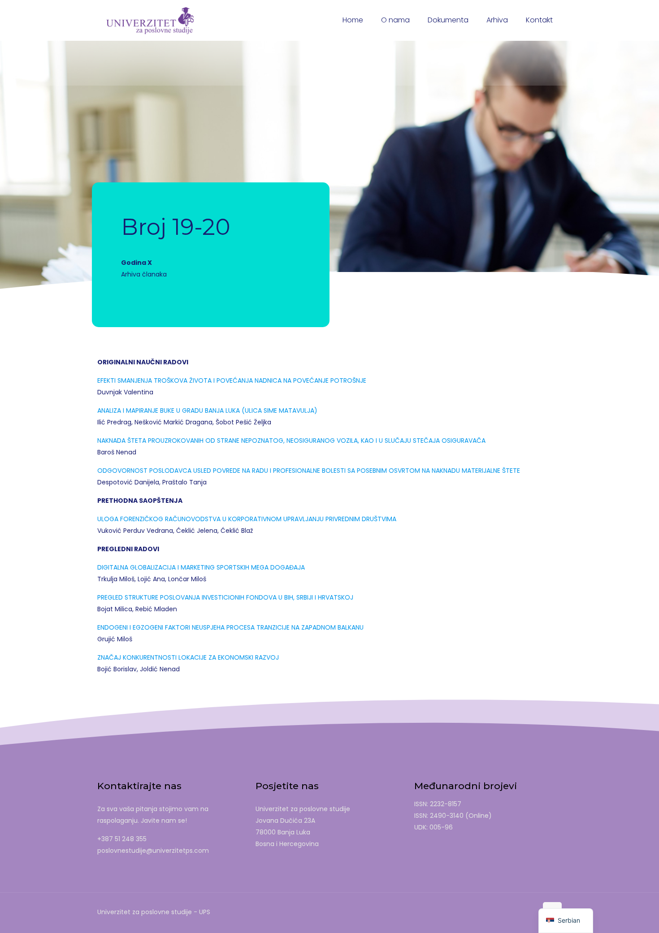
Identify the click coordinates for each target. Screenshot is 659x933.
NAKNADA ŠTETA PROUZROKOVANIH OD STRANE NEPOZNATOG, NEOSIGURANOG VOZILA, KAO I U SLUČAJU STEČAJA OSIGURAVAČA (291, 440)
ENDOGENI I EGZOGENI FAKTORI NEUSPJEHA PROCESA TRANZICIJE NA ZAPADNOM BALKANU (230, 627)
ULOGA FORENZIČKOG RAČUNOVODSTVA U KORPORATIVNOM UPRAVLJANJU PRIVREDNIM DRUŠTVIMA (246, 518)
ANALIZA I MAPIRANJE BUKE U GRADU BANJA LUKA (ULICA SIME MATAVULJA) (207, 410)
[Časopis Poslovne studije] (150, 20)
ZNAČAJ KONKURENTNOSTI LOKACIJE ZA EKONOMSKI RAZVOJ (188, 657)
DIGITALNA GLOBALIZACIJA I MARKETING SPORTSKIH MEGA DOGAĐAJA (201, 567)
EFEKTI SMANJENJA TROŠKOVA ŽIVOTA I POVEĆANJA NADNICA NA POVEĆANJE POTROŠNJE (231, 380)
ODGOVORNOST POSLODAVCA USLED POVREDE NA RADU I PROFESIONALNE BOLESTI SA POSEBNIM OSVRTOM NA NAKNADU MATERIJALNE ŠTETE (308, 470)
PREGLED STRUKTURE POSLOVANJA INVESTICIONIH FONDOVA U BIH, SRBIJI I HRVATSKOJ (225, 597)
